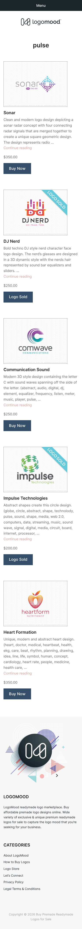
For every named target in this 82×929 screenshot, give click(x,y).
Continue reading (17, 148)
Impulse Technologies (25, 498)
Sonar (9, 112)
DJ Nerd (11, 241)
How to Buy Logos (16, 862)
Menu (41, 5)
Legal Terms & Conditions (21, 889)
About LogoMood (16, 855)
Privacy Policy (13, 882)
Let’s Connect (13, 875)
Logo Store (11, 869)
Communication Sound (26, 369)
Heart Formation (20, 632)
